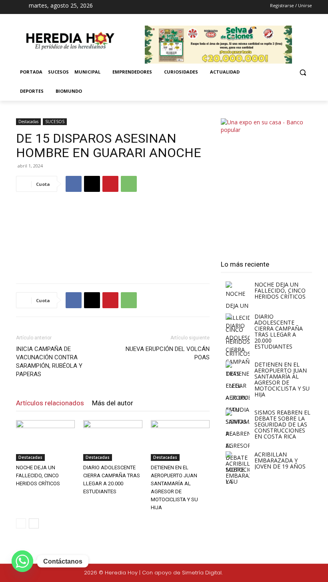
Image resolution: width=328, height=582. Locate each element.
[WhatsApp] (129, 184)
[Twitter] (296, 573)
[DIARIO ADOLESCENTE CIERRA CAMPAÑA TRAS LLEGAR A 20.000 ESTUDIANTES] (112, 440)
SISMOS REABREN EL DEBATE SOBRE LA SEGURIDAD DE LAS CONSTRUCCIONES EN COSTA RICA (282, 424)
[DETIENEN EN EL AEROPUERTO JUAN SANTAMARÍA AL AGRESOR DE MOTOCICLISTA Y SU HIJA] (180, 440)
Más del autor (112, 403)
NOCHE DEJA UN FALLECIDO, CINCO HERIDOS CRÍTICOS (38, 475)
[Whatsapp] (22, 561)
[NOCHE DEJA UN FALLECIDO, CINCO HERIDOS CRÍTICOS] (45, 440)
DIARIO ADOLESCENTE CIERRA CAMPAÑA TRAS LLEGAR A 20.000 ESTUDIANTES (278, 331)
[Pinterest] (110, 184)
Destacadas (28, 121)
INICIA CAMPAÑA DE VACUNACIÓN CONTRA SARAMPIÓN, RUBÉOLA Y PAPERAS (49, 361)
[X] (172, 7)
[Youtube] (186, 7)
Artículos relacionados (50, 403)
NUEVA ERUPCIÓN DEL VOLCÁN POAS (168, 353)
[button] (302, 72)
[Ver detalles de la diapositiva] (266, 182)
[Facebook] (144, 7)
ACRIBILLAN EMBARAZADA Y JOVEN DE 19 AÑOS (280, 460)
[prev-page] (21, 523)
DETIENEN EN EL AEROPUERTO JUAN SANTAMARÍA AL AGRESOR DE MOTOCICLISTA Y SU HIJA (282, 379)
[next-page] (34, 523)
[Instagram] (158, 7)
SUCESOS (54, 121)
